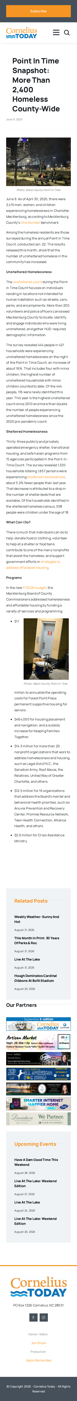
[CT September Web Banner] (38, 1019)
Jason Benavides (39, 1360)
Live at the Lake (27, 959)
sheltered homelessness (46, 477)
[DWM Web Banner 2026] (38, 1114)
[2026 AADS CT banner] (38, 1069)
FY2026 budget (34, 587)
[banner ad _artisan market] (38, 1034)
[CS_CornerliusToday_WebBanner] (38, 1084)
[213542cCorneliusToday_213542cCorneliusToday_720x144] (38, 1099)
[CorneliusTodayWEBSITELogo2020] (38, 1278)
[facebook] (33, 1317)
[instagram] (44, 1317)
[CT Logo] (21, 28)
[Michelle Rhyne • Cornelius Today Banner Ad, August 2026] (38, 1053)
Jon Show (38, 1343)
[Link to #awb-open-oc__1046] (67, 32)
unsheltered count (27, 282)
